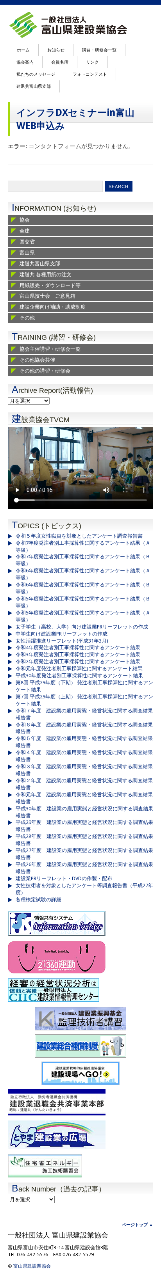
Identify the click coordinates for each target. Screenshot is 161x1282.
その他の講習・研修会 (45, 371)
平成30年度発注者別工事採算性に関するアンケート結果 (79, 675)
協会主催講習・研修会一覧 (50, 349)
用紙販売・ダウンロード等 (50, 285)
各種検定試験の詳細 (38, 899)
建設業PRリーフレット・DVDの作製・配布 (64, 878)
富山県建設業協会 (32, 1266)
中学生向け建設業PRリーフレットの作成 (61, 634)
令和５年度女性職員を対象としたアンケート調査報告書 (79, 536)
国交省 (27, 242)
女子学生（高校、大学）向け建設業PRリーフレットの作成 (82, 627)
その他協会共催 (37, 360)
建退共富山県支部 (33, 86)
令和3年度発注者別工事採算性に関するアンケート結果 (78, 654)
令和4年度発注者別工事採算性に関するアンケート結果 (78, 647)
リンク (92, 62)
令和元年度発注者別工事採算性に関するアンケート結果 (79, 668)
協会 (25, 220)
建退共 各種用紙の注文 (46, 274)
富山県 (27, 253)
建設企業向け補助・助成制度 (53, 307)
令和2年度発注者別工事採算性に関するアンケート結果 (78, 661)
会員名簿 (59, 62)
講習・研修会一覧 (99, 50)
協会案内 (25, 62)
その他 (27, 318)
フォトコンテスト (90, 74)
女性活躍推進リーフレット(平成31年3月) (62, 641)
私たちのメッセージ (35, 74)
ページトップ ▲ (137, 1224)
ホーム (23, 50)
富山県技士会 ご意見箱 (47, 296)
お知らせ (55, 50)
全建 (25, 231)
